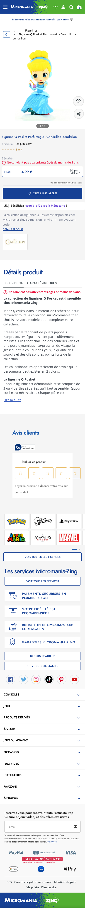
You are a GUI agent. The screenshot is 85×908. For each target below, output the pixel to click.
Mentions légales (65, 882)
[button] (43, 695)
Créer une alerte (45, 193)
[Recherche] (71, 8)
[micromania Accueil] (29, 7)
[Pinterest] (61, 679)
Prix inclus (66, 182)
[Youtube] (74, 679)
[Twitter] (23, 679)
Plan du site (48, 887)
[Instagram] (36, 679)
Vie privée (33, 887)
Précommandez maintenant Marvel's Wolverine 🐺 (42, 19)
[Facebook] (10, 679)
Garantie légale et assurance (33, 882)
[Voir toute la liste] (55, 7)
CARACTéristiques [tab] (42, 283)
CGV (9, 882)
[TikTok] (49, 679)
